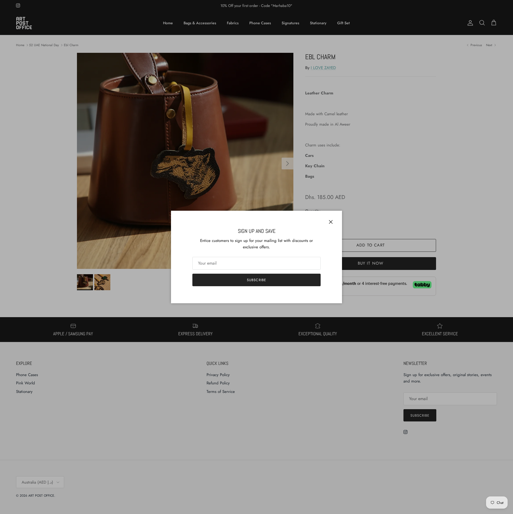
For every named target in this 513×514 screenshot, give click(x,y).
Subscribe (256, 279)
